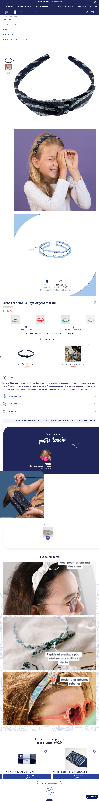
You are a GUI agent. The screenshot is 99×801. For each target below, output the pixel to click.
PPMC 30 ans (93, 6)
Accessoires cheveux (9, 24)
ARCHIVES (69, 6)
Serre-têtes (6, 29)
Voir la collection (49, 783)
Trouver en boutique (73, 330)
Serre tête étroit (8, 34)
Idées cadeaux (80, 6)
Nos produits (7, 19)
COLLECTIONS (57, 6)
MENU (6, 13)
